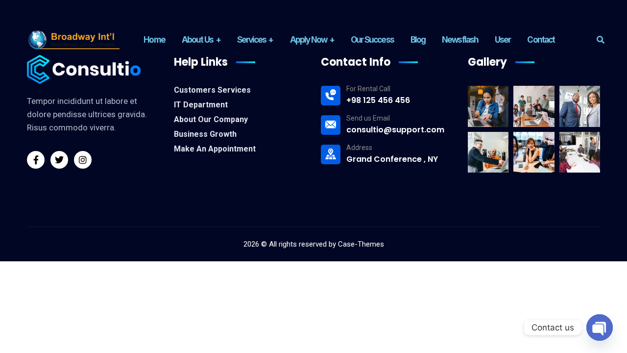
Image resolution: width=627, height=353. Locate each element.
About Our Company (211, 119)
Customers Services (212, 90)
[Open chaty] (599, 327)
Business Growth (205, 134)
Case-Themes (361, 244)
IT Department (201, 104)
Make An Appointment (215, 148)
